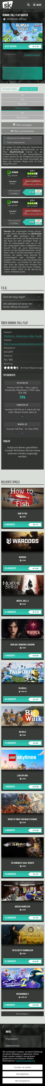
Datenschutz (13, 1045)
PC (22, 95)
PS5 (22, 113)
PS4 (22, 99)
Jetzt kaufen (22, 46)
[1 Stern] (5, 367)
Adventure (21, 335)
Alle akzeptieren (22, 1080)
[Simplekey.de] (7, 5)
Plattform (9, 335)
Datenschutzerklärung (25, 1061)
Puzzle (38, 335)
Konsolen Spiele (10, 89)
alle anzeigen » (22, 1014)
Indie (31, 335)
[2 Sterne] (7, 367)
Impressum (12, 1038)
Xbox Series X (22, 117)
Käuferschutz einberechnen (18, 138)
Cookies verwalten (22, 1067)
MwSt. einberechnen (15, 142)
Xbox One (22, 104)
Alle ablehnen (22, 1074)
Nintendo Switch (22, 108)
